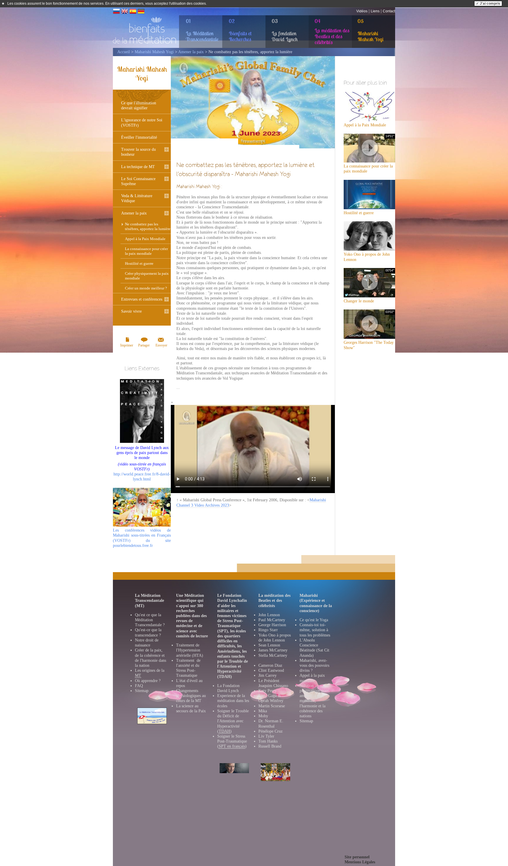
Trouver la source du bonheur (138, 152)
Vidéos (361, 11)
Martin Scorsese (271, 706)
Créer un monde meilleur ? (146, 288)
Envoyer (161, 345)
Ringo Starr (268, 630)
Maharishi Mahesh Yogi (154, 52)
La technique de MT (138, 167)
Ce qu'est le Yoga (314, 620)
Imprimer (126, 345)
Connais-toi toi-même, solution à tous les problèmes (315, 630)
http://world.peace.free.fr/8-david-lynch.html (142, 472)
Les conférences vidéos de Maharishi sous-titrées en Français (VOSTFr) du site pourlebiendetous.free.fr (142, 538)
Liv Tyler (266, 736)
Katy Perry (267, 691)
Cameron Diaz (270, 665)
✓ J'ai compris (488, 3)
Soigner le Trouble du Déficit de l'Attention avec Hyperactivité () (233, 721)
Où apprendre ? (148, 681)
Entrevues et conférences (141, 299)
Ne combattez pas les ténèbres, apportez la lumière (148, 226)
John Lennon (269, 615)
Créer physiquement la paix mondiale (147, 275)
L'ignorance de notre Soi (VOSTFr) (141, 122)
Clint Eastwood (271, 670)
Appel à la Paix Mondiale (145, 239)
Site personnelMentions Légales (360, 859)
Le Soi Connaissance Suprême (138, 181)
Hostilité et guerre (139, 263)
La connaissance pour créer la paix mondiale (146, 251)
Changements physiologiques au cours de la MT (191, 696)
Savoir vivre (131, 311)
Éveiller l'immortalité (139, 137)
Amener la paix (191, 52)
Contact (389, 11)
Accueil (123, 52)
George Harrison (272, 625)
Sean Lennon (269, 645)
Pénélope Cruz (270, 731)
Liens (375, 11)
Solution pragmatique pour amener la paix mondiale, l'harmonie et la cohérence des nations (314, 701)
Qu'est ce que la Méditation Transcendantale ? (150, 620)
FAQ (139, 686)
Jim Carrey (267, 675)
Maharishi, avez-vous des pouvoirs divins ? (314, 665)
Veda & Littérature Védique (136, 198)
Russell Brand (269, 746)
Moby (263, 716)
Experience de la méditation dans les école (233, 701)
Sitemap (141, 691)
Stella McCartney (272, 655)
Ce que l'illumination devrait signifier (138, 105)
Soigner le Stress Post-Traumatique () (232, 741)
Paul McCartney (271, 620)
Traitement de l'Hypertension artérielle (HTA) (189, 650)
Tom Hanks (268, 741)
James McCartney (273, 650)
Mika (262, 711)
